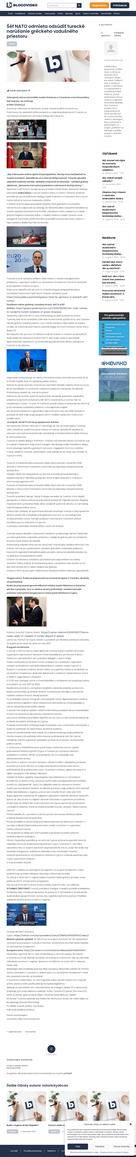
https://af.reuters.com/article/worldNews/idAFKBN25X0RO (55, 950)
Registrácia (99, 5)
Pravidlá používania (33, 1151)
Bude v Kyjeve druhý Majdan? (23, 1125)
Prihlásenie (120, 5)
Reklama (52, 1151)
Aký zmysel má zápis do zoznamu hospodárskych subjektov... (113, 165)
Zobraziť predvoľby (121, 1146)
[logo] (22, 5)
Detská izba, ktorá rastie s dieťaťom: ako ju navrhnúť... (112, 265)
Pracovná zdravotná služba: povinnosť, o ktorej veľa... (113, 293)
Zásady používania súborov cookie (84, 1152)
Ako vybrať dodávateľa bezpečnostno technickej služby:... (112, 211)
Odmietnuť (99, 1146)
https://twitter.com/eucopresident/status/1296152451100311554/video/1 (51, 935)
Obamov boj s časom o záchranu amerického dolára (114, 195)
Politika (12, 1131)
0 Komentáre (30, 1032)
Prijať (77, 1146)
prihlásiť (68, 1073)
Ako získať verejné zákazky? (112, 179)
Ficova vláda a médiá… (60, 1125)
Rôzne (11, 44)
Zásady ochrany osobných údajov (114, 1152)
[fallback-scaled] (48, 66)
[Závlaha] (114, 401)
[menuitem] (10, 13)
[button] (130, 1124)
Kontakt (14, 1151)
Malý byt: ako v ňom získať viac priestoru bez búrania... (113, 279)
